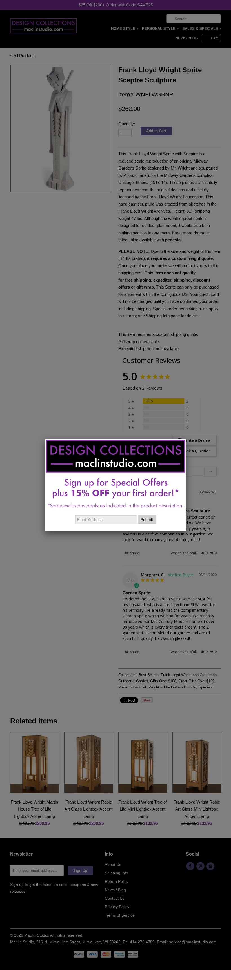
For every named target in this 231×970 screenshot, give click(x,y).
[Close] (186, 439)
